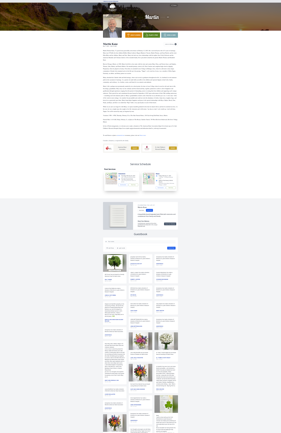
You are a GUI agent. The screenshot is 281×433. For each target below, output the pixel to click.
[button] (111, 177)
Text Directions (123, 184)
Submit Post (171, 248)
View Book (141, 210)
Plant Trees (133, 184)
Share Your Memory (170, 224)
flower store (143, 135)
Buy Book (149, 210)
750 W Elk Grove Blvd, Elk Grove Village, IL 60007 (166, 184)
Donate (135, 148)
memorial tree (120, 135)
